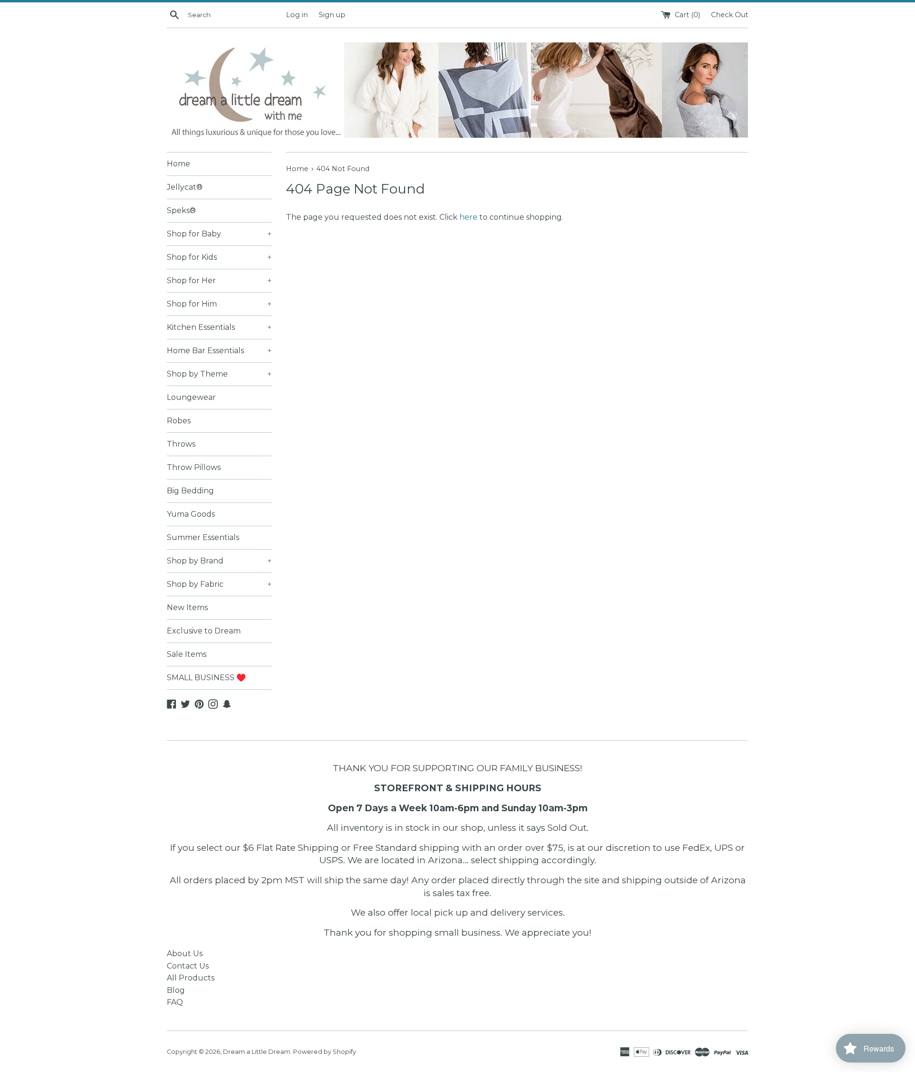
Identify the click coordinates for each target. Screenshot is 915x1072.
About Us (185, 953)
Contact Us (188, 965)
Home (178, 163)
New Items (187, 607)
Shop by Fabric (219, 584)
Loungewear (191, 397)
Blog (176, 990)
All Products (190, 977)
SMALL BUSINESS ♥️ (206, 677)
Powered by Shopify (324, 1051)
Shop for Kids (219, 257)
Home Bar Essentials (219, 350)
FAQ (175, 1002)
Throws (181, 444)
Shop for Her (219, 280)
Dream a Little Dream (256, 1051)
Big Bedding (190, 490)
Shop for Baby (219, 233)
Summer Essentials (203, 537)
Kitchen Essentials (219, 327)
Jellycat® (185, 187)
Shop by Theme (219, 373)
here (468, 217)
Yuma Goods (191, 514)
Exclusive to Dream (204, 630)
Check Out (729, 14)
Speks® (181, 210)
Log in (297, 14)
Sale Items (186, 654)
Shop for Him (219, 303)
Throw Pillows (194, 467)
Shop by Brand (219, 560)
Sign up (332, 14)
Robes (179, 420)
